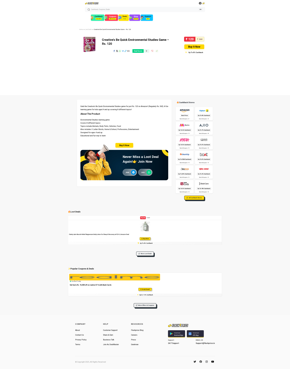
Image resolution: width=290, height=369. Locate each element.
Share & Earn (108, 335)
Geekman (134, 344)
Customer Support (110, 330)
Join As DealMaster (111, 344)
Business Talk (108, 340)
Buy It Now (194, 46)
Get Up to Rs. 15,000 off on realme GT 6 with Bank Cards (90, 285)
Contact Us (79, 335)
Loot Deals (88, 29)
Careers (134, 335)
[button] (114, 51)
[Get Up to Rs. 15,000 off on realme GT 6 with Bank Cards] (114, 275)
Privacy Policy (81, 340)
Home (81, 29)
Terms (77, 344)
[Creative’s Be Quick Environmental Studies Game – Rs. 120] (89, 38)
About (77, 330)
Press (133, 340)
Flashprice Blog (137, 330)
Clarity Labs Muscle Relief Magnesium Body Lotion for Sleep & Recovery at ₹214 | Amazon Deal (99, 234)
